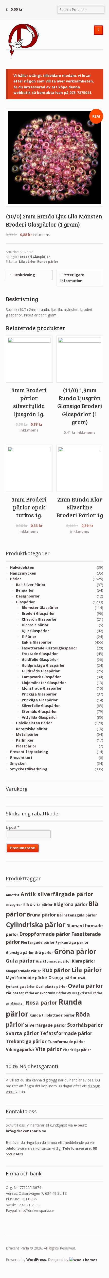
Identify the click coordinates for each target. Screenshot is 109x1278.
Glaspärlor (25, 602)
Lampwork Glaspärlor (41, 676)
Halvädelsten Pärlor (34, 722)
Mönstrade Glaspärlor (42, 688)
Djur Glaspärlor (35, 630)
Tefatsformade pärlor (66, 1033)
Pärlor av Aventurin (40, 993)
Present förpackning (29, 751)
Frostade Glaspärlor (40, 653)
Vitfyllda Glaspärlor (39, 717)
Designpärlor (28, 596)
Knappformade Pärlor (23, 971)
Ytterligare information (72, 277)
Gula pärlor (20, 960)
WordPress (36, 1259)
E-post (13, 827)
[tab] (29, 275)
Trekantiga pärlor (26, 1041)
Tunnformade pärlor (66, 1041)
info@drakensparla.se (26, 1131)
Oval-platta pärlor (51, 986)
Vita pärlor (48, 1049)
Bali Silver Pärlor (30, 584)
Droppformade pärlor (44, 934)
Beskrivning (23, 274)
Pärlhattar (15, 993)
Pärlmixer (24, 740)
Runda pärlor (47, 261)
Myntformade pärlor (26, 977)
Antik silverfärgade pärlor (57, 894)
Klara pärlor (83, 961)
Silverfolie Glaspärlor (41, 705)
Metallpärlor (27, 734)
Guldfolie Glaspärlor (40, 659)
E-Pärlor (29, 636)
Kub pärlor (56, 970)
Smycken (18, 763)
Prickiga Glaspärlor (39, 694)
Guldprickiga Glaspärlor (43, 665)
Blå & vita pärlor (37, 904)
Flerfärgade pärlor (38, 942)
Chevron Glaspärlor (39, 619)
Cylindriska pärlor (35, 924)
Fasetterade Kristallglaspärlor (49, 648)
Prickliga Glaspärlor (40, 700)
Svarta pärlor (22, 1033)
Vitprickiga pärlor (77, 1050)
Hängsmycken (23, 573)
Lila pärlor (27, 261)
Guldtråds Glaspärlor (41, 671)
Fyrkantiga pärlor (72, 942)
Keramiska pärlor (31, 728)
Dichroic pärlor (35, 624)
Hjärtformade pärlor (53, 961)
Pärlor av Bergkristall (74, 993)
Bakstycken (14, 905)
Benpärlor (25, 590)
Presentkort (21, 757)
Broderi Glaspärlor (35, 257)
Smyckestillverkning (28, 769)
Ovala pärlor (85, 985)
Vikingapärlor (20, 1049)
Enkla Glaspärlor (36, 642)
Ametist (13, 895)
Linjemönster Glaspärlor (44, 682)
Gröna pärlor (75, 951)
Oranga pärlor (62, 977)
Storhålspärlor (85, 1024)
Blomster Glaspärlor (40, 607)
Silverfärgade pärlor (45, 1025)
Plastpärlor (26, 746)
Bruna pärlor (41, 914)
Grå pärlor (44, 952)
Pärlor (15, 578)
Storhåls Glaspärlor (39, 711)
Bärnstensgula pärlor (77, 915)
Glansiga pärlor (20, 952)
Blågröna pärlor (70, 904)
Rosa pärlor (41, 1002)
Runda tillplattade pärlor (52, 1015)
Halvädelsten (22, 567)
